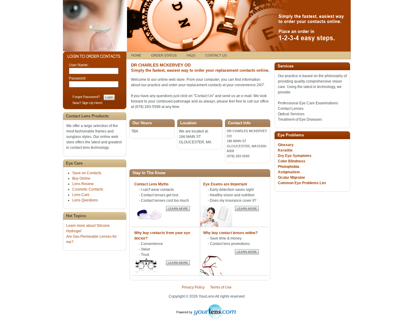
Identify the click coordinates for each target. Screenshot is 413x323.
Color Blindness (291, 161)
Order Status (164, 55)
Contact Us (216, 55)
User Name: (79, 65)
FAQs (191, 55)
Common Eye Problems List (302, 183)
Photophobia (288, 167)
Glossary (286, 145)
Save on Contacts (86, 173)
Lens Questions (85, 200)
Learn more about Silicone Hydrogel (88, 228)
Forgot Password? (86, 97)
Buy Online (81, 178)
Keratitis (285, 150)
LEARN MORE (178, 208)
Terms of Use (221, 287)
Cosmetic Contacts (87, 189)
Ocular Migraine (291, 177)
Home (136, 55)
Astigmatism (289, 172)
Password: (77, 78)
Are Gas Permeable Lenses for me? (91, 239)
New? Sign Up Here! (87, 103)
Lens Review (83, 184)
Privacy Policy (193, 287)
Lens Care (80, 195)
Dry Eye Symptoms (294, 156)
